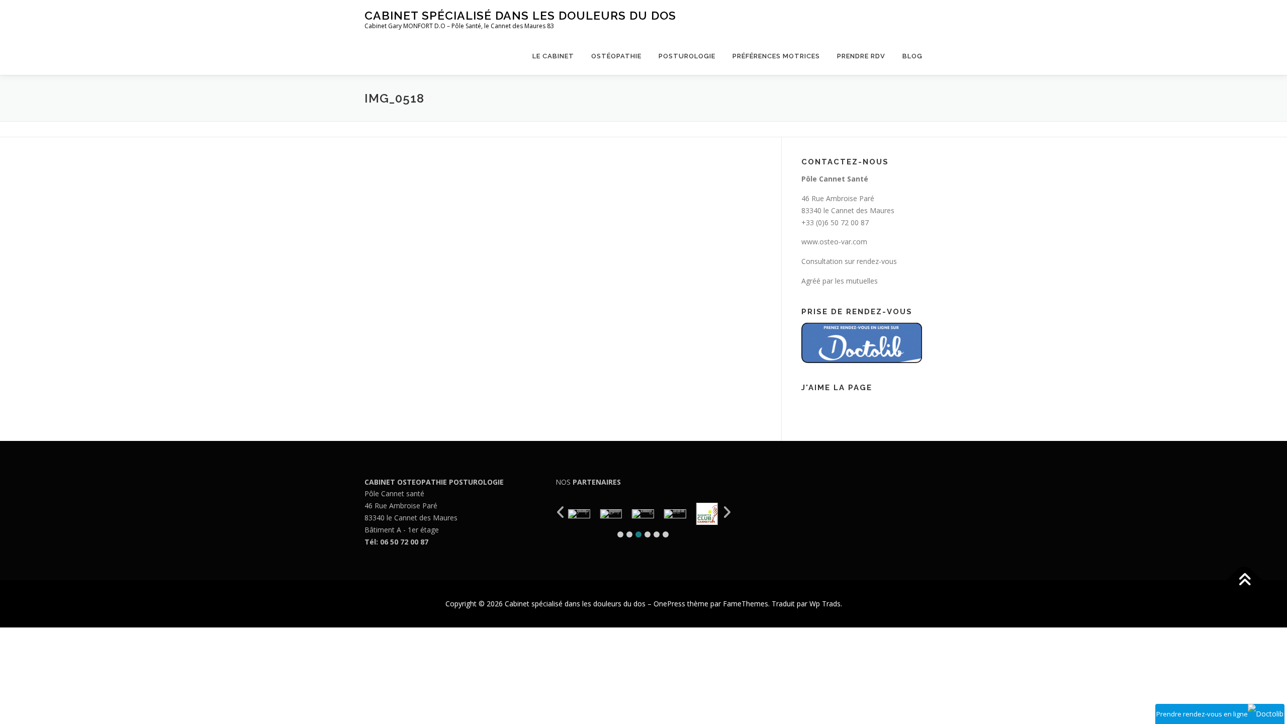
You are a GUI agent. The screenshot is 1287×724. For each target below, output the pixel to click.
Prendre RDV (861, 56)
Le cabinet (553, 56)
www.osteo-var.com (834, 241)
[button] (620, 534)
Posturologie (687, 56)
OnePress (669, 603)
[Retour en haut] (1244, 580)
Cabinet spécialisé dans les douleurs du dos (520, 15)
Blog (912, 56)
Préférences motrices (776, 56)
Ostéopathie (616, 56)
